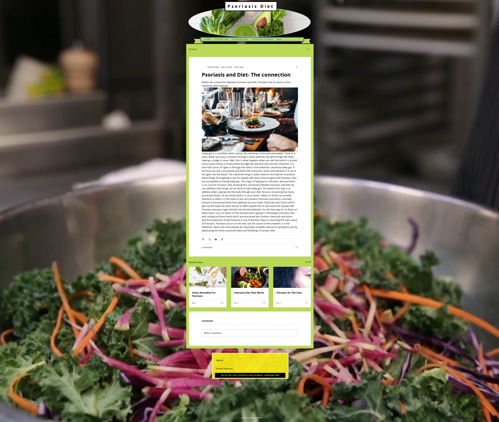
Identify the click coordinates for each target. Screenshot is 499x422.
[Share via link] (222, 239)
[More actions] (296, 67)
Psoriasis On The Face (289, 292)
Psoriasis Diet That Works (249, 292)
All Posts (192, 49)
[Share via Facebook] (203, 239)
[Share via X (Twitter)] (209, 239)
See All (308, 262)
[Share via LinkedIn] (216, 239)
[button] (307, 49)
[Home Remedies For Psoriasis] (207, 277)
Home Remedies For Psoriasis (204, 294)
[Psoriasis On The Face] (292, 277)
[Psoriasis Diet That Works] (250, 277)
